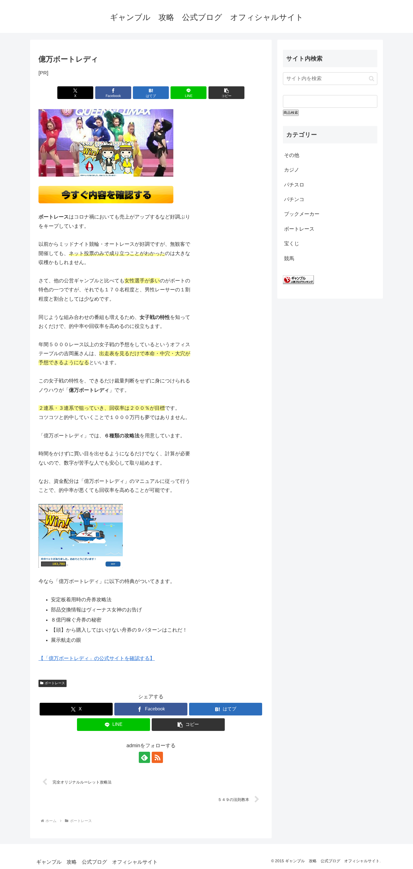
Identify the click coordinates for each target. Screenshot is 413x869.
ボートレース (55, 683)
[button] (226, 92)
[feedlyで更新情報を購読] (144, 757)
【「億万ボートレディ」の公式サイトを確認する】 (96, 658)
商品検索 (290, 113)
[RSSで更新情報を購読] (157, 757)
